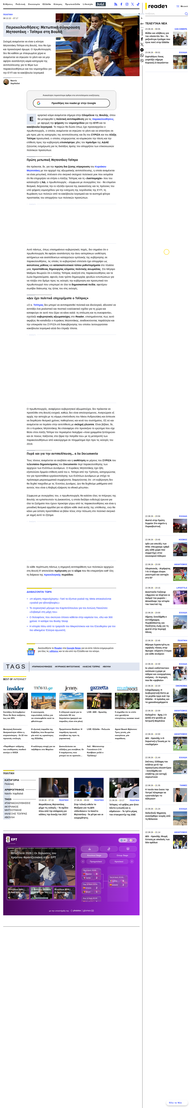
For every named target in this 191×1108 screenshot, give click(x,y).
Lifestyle (88, 4)
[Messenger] (142, 50)
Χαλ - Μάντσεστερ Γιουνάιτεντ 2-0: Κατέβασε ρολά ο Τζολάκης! (95, 751)
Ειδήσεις (8, 4)
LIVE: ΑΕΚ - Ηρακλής (97, 712)
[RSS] (115, 4)
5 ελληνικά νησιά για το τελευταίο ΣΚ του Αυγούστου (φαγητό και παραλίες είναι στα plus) (71, 716)
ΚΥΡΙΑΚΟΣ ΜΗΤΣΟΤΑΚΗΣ (68, 666)
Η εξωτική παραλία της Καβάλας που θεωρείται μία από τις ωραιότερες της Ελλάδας (42, 734)
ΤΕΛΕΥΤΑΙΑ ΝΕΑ (156, 23)
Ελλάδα (47, 4)
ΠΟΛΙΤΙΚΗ (8, 14)
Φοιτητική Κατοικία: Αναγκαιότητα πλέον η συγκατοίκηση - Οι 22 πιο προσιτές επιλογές (15, 734)
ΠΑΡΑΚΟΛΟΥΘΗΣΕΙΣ (42, 666)
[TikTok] (138, 4)
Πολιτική (20, 4)
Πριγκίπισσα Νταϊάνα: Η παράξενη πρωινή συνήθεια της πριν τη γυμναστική (70, 734)
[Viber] (142, 60)
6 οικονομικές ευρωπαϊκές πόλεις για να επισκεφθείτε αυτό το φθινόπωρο (42, 716)
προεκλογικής (53, 574)
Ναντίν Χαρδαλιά (14, 793)
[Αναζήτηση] (186, 13)
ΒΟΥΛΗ (107, 666)
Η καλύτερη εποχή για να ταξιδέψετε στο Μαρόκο (43, 748)
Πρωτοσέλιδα (72, 4)
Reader (58, 648)
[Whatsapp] (142, 55)
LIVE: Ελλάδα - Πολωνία (98, 729)
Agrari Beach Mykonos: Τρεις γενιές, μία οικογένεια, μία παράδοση (126, 734)
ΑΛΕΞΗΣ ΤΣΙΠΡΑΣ (92, 666)
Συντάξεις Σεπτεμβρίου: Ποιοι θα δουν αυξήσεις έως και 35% (14, 715)
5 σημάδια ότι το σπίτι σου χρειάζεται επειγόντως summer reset (127, 715)
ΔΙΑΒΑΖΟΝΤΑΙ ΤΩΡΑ (39, 591)
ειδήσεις (53, 651)
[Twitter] (132, 4)
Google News (74, 648)
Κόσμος (58, 4)
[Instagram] (127, 4)
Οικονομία (34, 4)
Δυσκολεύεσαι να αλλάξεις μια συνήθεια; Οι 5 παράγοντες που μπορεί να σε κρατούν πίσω (71, 751)
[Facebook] (121, 4)
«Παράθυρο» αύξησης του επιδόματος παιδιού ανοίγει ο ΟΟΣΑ (14, 749)
